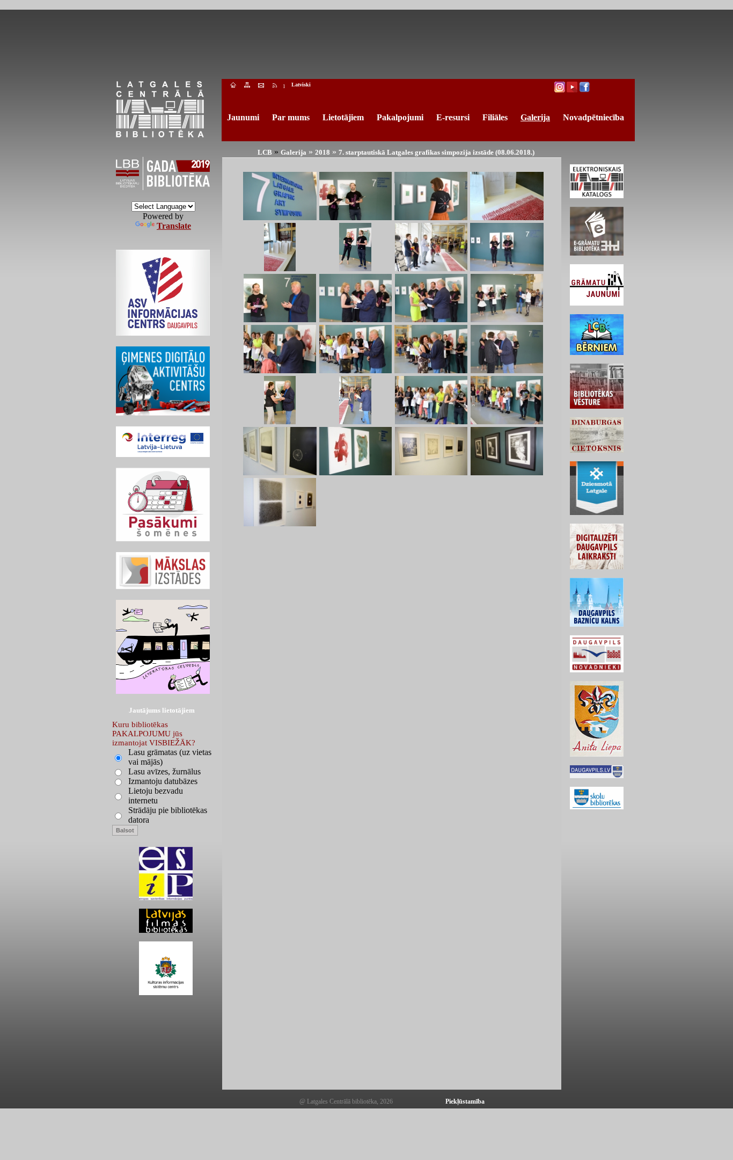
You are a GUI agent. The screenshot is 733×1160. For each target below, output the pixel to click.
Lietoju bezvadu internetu (155, 795)
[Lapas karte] (247, 86)
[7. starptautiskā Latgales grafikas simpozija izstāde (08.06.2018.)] (279, 217)
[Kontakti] (261, 86)
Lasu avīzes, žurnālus (164, 771)
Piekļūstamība (465, 1101)
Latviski (301, 85)
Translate (174, 225)
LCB (265, 152)
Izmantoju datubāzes (162, 781)
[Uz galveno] (233, 86)
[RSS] (275, 86)
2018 (322, 152)
